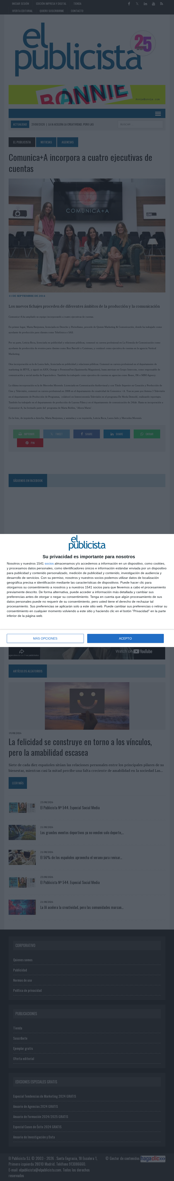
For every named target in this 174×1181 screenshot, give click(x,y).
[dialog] (87, 590)
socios (49, 563)
